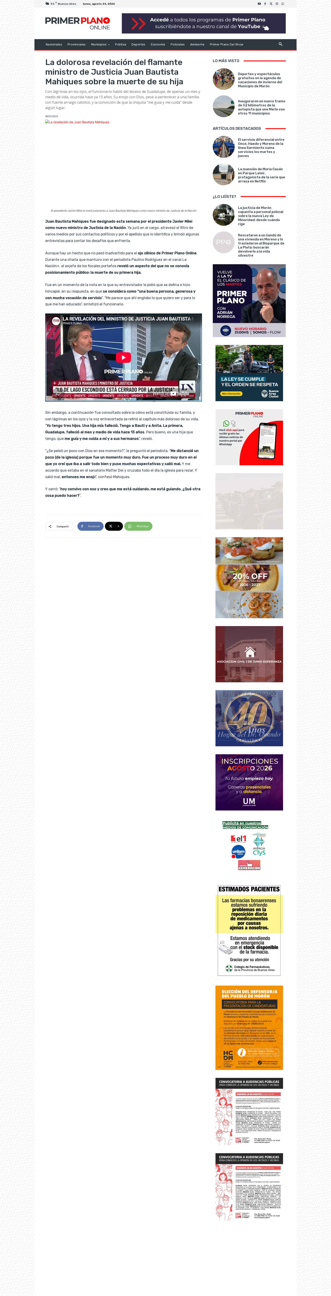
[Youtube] (259, 4)
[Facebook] (265, 4)
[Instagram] (277, 4)
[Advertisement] (249, 1259)
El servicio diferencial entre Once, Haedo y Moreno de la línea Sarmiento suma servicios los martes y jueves (261, 148)
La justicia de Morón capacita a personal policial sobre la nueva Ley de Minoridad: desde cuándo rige (260, 216)
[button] (280, 44)
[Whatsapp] (283, 4)
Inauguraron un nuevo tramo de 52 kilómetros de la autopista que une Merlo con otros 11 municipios (261, 107)
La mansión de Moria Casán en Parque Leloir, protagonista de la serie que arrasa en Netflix (261, 175)
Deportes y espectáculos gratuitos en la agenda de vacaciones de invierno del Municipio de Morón (260, 80)
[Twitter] (271, 4)
